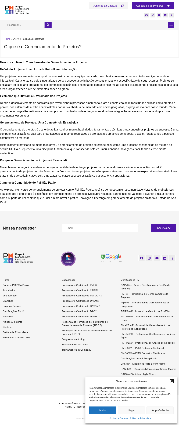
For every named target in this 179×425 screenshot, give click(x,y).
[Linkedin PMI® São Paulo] (165, 15)
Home (7, 39)
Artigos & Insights (12, 321)
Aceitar (102, 410)
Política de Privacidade (140, 418)
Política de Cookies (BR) (16, 337)
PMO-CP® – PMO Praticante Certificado (143, 348)
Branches (8, 300)
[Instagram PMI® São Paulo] (152, 15)
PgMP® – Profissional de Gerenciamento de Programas (145, 304)
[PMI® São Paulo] (18, 10)
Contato (7, 327)
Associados (9, 290)
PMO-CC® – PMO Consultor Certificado (143, 353)
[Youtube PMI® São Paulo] (159, 15)
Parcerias (8, 316)
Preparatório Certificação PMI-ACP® (82, 295)
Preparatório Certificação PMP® (79, 285)
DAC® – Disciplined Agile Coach (138, 374)
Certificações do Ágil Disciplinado (139, 358)
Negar (131, 410)
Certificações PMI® (13, 311)
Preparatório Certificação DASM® (80, 300)
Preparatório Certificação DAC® (79, 311)
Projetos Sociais (11, 306)
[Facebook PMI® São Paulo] (146, 15)
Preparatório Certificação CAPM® (80, 290)
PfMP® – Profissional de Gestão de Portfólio (145, 311)
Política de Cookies (118, 418)
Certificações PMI (130, 279)
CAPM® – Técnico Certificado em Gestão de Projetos (145, 287)
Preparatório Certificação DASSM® (81, 306)
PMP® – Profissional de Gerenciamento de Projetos (144, 295)
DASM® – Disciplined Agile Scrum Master (143, 363)
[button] (172, 381)
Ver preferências (160, 410)
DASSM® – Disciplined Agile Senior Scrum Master (148, 369)
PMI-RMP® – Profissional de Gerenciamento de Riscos (147, 318)
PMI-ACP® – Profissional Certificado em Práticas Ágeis (148, 336)
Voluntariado (10, 295)
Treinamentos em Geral (75, 344)
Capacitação (69, 279)
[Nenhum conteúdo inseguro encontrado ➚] (111, 256)
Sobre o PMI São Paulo (16, 285)
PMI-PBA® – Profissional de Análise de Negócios (148, 342)
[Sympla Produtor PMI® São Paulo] (171, 15)
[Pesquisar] (48, 25)
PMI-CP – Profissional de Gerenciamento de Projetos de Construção (145, 327)
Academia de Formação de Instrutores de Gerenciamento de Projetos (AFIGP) (85, 323)
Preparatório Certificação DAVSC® (81, 316)
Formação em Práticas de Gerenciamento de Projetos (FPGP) (87, 332)
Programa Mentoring (73, 339)
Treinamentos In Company (76, 349)
